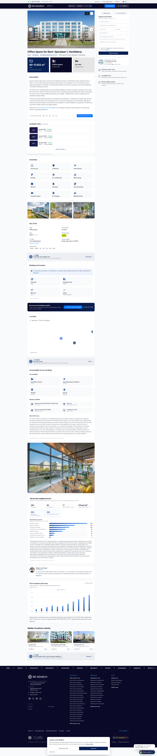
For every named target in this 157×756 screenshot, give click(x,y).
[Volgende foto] (91, 29)
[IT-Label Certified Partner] (35, 738)
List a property (123, 730)
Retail (113, 675)
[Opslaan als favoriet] (91, 13)
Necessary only (63, 748)
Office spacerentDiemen (76, 688)
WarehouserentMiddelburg (97, 691)
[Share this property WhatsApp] (50, 115)
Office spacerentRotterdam (77, 712)
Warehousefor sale (95, 706)
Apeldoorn (91, 668)
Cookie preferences (123, 742)
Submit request (113, 53)
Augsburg (134, 668)
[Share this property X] (47, 115)
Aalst (6, 668)
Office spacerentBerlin (75, 682)
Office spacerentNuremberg (77, 708)
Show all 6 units (60, 149)
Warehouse (94, 675)
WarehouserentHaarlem (96, 686)
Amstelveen (47, 668)
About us (97, 1)
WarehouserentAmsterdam (97, 680)
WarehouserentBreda (96, 682)
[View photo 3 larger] (61, 210)
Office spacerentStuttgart (76, 714)
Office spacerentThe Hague (77, 686)
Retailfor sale (114, 687)
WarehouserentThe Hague (97, 684)
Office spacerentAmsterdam (77, 680)
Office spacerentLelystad (76, 701)
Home (29, 55)
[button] (80, 6)
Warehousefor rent (95, 678)
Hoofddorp (35, 55)
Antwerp (77, 668)
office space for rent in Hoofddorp (46, 107)
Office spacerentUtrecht (76, 716)
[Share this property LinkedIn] (43, 115)
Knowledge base (107, 1)
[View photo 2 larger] (38, 210)
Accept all (93, 748)
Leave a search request (74, 307)
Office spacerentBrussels (76, 684)
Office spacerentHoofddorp (77, 697)
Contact (117, 1)
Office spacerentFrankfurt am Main (78, 693)
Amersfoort (32, 668)
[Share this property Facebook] (53, 115)
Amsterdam (63, 668)
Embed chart (89, 583)
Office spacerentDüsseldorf (77, 691)
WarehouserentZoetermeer (97, 703)
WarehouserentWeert (96, 701)
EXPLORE (30, 706)
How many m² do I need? (35, 69)
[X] (33, 698)
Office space (73, 675)
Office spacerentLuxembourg (77, 703)
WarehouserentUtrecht (96, 697)
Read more (36, 273)
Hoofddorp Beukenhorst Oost (48, 55)
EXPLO (49, 6)
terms (108, 48)
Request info (107, 13)
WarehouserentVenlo (96, 699)
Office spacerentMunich (76, 705)
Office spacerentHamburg (76, 695)
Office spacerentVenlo (75, 718)
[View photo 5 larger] (61, 468)
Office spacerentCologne (76, 699)
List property (110, 6)
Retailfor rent (114, 678)
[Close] (153, 745)
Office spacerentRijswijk (76, 710)
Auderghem (120, 668)
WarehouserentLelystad (97, 688)
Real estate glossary (51, 730)
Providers (61, 730)
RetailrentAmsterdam (116, 680)
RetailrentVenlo (115, 684)
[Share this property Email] (56, 115)
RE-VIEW (30, 709)
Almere (17, 668)
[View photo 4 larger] (84, 210)
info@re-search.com (35, 692)
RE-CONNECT (51, 706)
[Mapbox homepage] (33, 352)
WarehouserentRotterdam (97, 695)
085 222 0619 (89, 307)
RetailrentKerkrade (116, 682)
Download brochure (85, 115)
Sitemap (114, 742)
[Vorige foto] (30, 29)
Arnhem (105, 668)
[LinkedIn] (29, 698)
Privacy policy (89, 744)
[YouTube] (36, 698)
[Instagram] (40, 698)
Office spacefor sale (75, 723)
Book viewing (121, 13)
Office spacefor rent (75, 678)
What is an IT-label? (34, 243)
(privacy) (107, 49)
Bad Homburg (150, 668)
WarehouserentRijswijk (96, 693)
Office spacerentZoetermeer (77, 720)
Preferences (52, 751)
